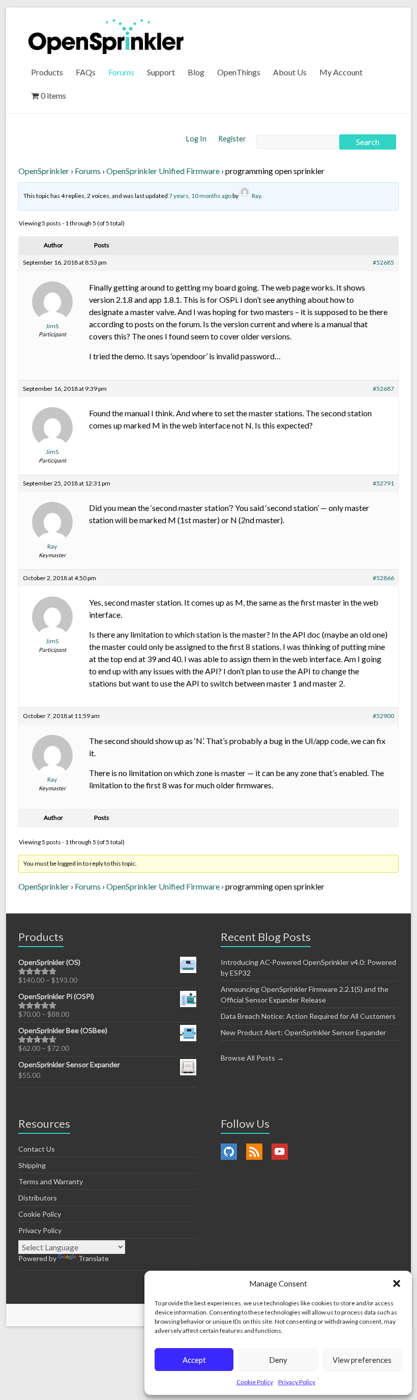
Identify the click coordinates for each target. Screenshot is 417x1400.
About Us (290, 72)
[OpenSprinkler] (106, 36)
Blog (196, 72)
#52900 (383, 716)
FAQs (86, 72)
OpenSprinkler (43, 171)
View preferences (362, 1359)
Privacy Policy (296, 1382)
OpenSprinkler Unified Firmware (163, 171)
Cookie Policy (254, 1382)
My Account (341, 72)
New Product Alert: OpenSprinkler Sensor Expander (303, 1032)
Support (161, 72)
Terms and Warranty (50, 1181)
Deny (278, 1359)
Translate (93, 1258)
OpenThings (238, 72)
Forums (121, 72)
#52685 (383, 262)
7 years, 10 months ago (200, 195)
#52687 (383, 388)
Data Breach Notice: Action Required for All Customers (308, 1016)
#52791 (383, 483)
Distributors (37, 1197)
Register (232, 138)
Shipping (32, 1165)
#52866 (383, 578)
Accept (194, 1359)
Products (47, 72)
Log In (197, 138)
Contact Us (36, 1149)
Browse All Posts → (252, 1057)
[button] (397, 1283)
